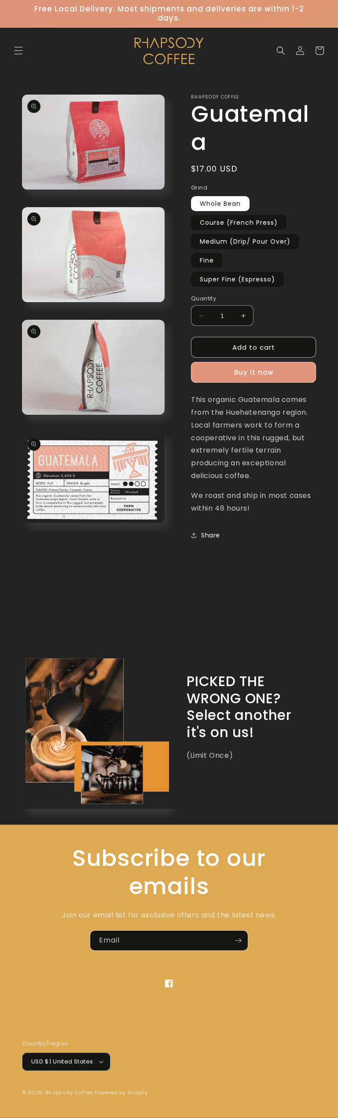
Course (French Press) (239, 222)
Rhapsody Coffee (69, 1092)
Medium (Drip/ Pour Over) (245, 241)
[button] (18, 50)
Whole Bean (220, 203)
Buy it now (253, 372)
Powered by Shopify (121, 1092)
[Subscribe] (238, 940)
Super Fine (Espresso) (237, 279)
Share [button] (210, 535)
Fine (207, 260)
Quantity (203, 298)
